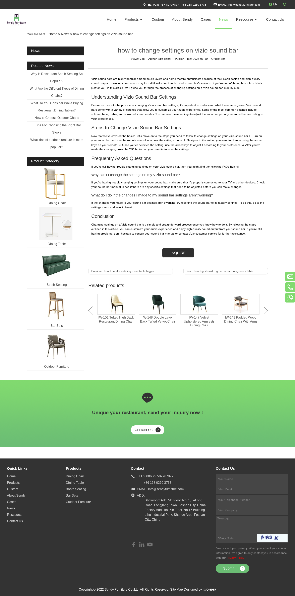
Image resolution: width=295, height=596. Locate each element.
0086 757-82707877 (166, 4)
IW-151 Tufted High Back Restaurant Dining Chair (116, 319)
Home (11, 476)
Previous (90, 311)
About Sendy (16, 495)
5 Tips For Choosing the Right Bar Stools (57, 128)
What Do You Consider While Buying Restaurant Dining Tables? (57, 106)
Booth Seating (57, 284)
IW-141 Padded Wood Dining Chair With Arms (240, 319)
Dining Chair (57, 203)
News (11, 508)
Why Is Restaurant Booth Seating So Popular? (57, 77)
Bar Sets (57, 325)
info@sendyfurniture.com (244, 4)
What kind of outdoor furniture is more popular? (56, 143)
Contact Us (144, 430)
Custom (12, 489)
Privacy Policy (235, 557)
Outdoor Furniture (56, 366)
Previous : (122, 271)
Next (266, 311)
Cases (11, 502)
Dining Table (57, 244)
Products (13, 482)
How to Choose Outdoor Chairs (57, 117)
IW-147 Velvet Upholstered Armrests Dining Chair (199, 321)
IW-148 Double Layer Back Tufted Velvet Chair (157, 319)
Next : (219, 271)
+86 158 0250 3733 (193, 4)
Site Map (176, 589)
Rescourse (14, 514)
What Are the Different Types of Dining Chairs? (57, 92)
